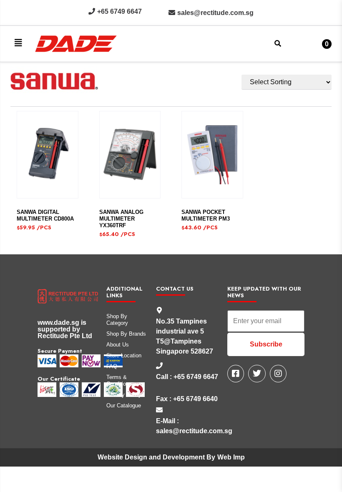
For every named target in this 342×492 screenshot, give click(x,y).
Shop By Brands (126, 334)
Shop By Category (117, 319)
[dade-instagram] (278, 373)
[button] (18, 43)
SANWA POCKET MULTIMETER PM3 (205, 215)
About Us (117, 344)
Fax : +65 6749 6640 (187, 398)
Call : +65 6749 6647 (187, 376)
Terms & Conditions (119, 380)
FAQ (111, 366)
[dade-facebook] (235, 373)
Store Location (123, 355)
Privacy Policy (123, 395)
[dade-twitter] (257, 373)
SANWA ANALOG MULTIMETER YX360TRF (121, 218)
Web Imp (231, 457)
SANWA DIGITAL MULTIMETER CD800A (45, 215)
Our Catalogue (123, 405)
